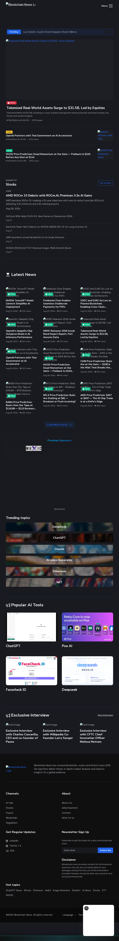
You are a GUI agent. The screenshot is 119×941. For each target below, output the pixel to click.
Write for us (68, 817)
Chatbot (76, 890)
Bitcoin (27, 890)
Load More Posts (57, 424)
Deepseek (69, 690)
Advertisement (70, 807)
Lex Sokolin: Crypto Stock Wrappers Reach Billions (50, 32)
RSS (12, 850)
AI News (86, 890)
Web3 (48, 890)
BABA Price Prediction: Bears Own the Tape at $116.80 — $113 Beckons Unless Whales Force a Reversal (20, 408)
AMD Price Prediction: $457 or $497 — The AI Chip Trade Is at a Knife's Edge (96, 398)
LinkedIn (13, 840)
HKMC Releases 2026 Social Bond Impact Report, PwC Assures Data (59, 334)
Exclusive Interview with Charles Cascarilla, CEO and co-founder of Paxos (22, 736)
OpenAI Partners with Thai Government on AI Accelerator (39, 135)
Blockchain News (23, 914)
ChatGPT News (14, 890)
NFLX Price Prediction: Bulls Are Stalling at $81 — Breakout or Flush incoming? (59, 398)
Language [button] (68, 914)
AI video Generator (59, 560)
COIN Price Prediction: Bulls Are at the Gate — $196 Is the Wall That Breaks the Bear (96, 366)
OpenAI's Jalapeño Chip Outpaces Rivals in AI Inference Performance (19, 334)
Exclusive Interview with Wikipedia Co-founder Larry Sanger (58, 734)
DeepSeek (60, 527)
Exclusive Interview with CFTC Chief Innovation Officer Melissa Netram (93, 736)
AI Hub (9, 803)
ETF (104, 890)
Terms (81, 914)
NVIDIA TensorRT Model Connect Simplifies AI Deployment (20, 303)
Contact (66, 812)
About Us (67, 803)
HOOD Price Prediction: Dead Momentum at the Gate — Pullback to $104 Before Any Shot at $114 (48, 156)
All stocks (105, 183)
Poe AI (67, 646)
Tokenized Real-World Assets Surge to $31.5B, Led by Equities (56, 108)
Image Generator (61, 890)
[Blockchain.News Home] (20, 6)
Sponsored (59, 509)
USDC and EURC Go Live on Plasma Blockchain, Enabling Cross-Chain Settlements (95, 305)
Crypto (9, 812)
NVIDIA (9, 895)
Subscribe (105, 850)
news (12, 103)
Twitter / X (15, 845)
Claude (59, 549)
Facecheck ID (16, 690)
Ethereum (59, 571)
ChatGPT (59, 538)
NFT (59, 582)
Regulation (11, 822)
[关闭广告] (86, 908)
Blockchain (11, 817)
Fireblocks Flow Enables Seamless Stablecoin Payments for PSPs (57, 303)
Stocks (9, 807)
